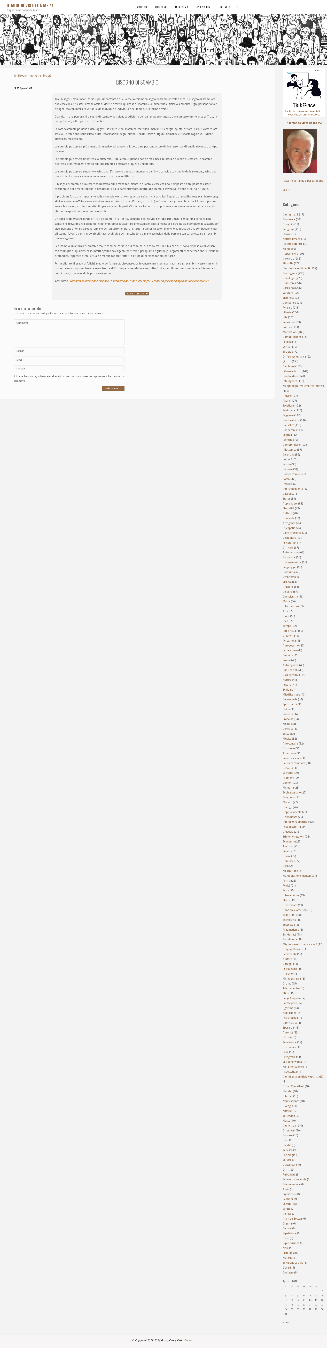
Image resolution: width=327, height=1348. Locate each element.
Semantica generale (294, 1179)
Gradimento (290, 905)
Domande (288, 518)
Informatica (290, 1022)
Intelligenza (290, 381)
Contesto (288, 1272)
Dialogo (287, 807)
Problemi (288, 777)
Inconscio (288, 258)
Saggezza (288, 415)
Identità (287, 439)
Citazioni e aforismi (295, 910)
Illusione (288, 586)
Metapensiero (291, 978)
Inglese (287, 1213)
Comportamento (293, 474)
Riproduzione (291, 1243)
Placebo (287, 1091)
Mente (286, 248)
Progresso (289, 797)
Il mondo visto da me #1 (29, 5)
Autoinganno (291, 665)
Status (286, 498)
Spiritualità (290, 704)
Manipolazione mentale (297, 875)
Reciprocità (290, 1017)
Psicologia (289, 278)
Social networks (292, 1061)
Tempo (287, 625)
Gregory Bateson (293, 949)
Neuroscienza (291, 1101)
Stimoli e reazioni (293, 836)
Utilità (287, 1037)
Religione (288, 229)
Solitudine (289, 557)
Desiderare (289, 537)
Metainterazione (293, 1066)
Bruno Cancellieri (293, 1086)
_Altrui (287, 361)
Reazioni (288, 1199)
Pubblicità (289, 1174)
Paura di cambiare (294, 763)
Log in (286, 189)
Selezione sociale (293, 1262)
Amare (287, 395)
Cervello (288, 768)
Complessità (290, 596)
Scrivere (288, 1135)
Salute (286, 1208)
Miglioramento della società (300, 944)
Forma (287, 880)
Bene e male (290, 699)
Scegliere (288, 405)
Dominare (289, 861)
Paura (286, 400)
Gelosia (287, 1228)
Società (47, 75)
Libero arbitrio (292, 371)
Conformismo (291, 420)
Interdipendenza (293, 488)
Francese (288, 719)
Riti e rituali (290, 630)
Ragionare (289, 410)
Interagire (35, 75)
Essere (287, 856)
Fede (286, 1052)
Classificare (290, 1164)
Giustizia (288, 831)
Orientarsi (289, 1130)
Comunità (289, 572)
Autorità (288, 1032)
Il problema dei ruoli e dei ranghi (130, 281)
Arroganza (289, 523)
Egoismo (288, 1008)
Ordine (287, 983)
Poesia (287, 660)
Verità (286, 346)
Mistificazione (291, 694)
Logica (287, 434)
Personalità (290, 954)
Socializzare (290, 939)
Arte (285, 611)
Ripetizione (290, 1233)
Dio (285, 1140)
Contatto (189, 1340)
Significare (289, 1194)
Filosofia (288, 263)
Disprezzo (289, 748)
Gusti (286, 1238)
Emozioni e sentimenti (296, 268)
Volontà (287, 459)
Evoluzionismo (292, 792)
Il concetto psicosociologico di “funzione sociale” (179, 281)
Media (286, 723)
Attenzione (289, 753)
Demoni (287, 782)
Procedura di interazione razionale (88, 281)
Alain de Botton (292, 1218)
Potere (287, 479)
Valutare (288, 292)
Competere (289, 302)
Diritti (286, 1169)
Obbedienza (290, 817)
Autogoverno (291, 645)
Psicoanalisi (290, 968)
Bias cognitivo (291, 674)
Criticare (288, 547)
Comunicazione (292, 336)
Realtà (286, 885)
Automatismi (291, 552)
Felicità (287, 341)
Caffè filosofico (292, 532)
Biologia (288, 1106)
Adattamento (291, 988)
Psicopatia (289, 528)
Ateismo (288, 973)
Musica (287, 738)
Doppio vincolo (292, 812)
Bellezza (288, 469)
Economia (289, 841)
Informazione (291, 606)
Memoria (288, 787)
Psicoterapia (290, 542)
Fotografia (289, 1057)
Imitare (287, 483)
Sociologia (289, 1155)
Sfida (286, 993)
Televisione (290, 1042)
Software (288, 1115)
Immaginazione (292, 562)
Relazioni (288, 322)
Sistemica (288, 297)
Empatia (288, 655)
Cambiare (289, 366)
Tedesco (288, 1150)
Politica (287, 327)
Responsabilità (292, 826)
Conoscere (289, 219)
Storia (286, 900)
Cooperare (289, 430)
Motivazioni (290, 332)
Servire (287, 1159)
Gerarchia (288, 454)
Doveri (287, 1267)
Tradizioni (289, 914)
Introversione (291, 895)
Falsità (287, 464)
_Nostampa (290, 449)
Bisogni (22, 75)
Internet (288, 1096)
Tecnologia (289, 919)
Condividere (290, 376)
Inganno (288, 591)
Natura (287, 679)
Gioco (286, 616)
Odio (286, 865)
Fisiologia (289, 1252)
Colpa (286, 709)
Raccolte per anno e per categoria (303, 180)
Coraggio (288, 963)
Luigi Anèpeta (291, 998)
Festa (286, 890)
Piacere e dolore (292, 243)
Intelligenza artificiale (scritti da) (303, 1076)
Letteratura (290, 650)
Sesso (286, 733)
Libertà (287, 312)
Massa (286, 1120)
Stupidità (288, 508)
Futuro (287, 684)
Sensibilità (289, 1203)
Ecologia (288, 689)
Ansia (286, 1189)
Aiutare (287, 959)
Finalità (287, 851)
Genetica (288, 728)
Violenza (288, 714)
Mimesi (287, 1110)
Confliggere (290, 273)
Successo (288, 924)
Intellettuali (290, 1125)
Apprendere (290, 503)
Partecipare (290, 1003)
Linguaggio (290, 567)
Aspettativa (290, 1071)
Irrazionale (289, 1047)
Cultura (287, 513)
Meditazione (290, 870)
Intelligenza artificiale (296, 821)
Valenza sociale (292, 758)
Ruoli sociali (290, 670)
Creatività (289, 635)
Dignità (287, 1223)
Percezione (289, 640)
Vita (285, 317)
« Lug (286, 1322)
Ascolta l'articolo (135, 293)
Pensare (287, 307)
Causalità (288, 425)
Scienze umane (292, 1184)
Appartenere (290, 253)
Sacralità (288, 772)
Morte (286, 601)
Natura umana (291, 239)
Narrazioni (289, 1012)
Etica (286, 234)
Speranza (288, 1027)
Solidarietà (289, 934)
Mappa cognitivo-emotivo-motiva (303, 385)
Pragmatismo (291, 929)
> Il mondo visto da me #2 (304, 123)
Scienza (287, 581)
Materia (287, 1257)
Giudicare (289, 283)
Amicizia (288, 846)
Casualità (288, 493)
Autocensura (290, 743)
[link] (237, 7)
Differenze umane (294, 356)
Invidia (287, 1145)
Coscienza (289, 288)
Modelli (287, 802)
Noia (286, 1248)
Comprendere (291, 444)
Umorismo (289, 576)
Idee (285, 621)
